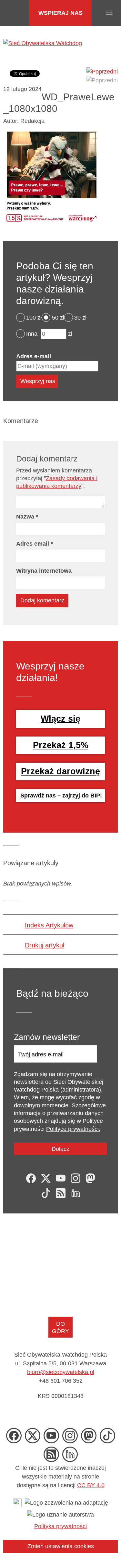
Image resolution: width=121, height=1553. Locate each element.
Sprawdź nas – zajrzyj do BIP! (61, 795)
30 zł (80, 317)
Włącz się (60, 719)
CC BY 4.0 (91, 1485)
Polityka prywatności (60, 1526)
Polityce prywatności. (73, 1129)
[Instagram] (75, 1178)
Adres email (34, 543)
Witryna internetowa (44, 571)
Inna (31, 334)
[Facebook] (31, 1178)
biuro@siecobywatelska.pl (60, 1372)
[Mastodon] (90, 1178)
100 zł (34, 317)
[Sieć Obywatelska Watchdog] (42, 43)
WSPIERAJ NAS (60, 13)
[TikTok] (46, 1193)
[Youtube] (60, 1178)
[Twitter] (46, 1178)
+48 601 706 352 (61, 1381)
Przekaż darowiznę (60, 771)
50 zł (58, 317)
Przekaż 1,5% (60, 745)
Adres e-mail (33, 356)
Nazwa (27, 516)
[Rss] (60, 1193)
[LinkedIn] (75, 1193)
